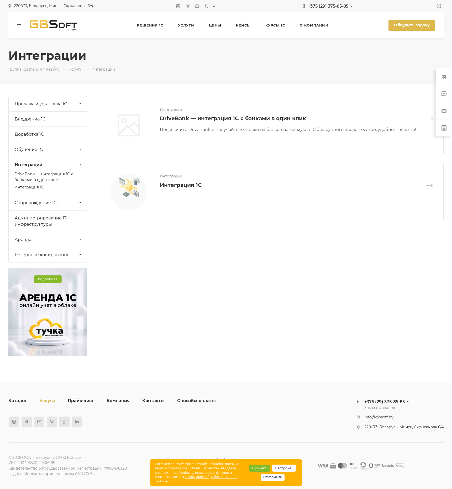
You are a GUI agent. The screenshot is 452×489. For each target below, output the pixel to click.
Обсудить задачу (412, 25)
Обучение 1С (29, 149)
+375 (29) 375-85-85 (328, 6)
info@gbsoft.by (378, 417)
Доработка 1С (29, 134)
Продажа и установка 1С (41, 103)
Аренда (23, 239)
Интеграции (28, 164)
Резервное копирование (42, 254)
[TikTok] (64, 422)
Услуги (47, 400)
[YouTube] (197, 6)
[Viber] (206, 6)
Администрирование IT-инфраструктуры (41, 221)
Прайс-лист (81, 400)
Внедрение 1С (30, 119)
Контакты (153, 400)
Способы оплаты (196, 400)
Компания (118, 400)
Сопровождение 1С (35, 202)
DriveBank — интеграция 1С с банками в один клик (233, 118)
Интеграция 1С (181, 185)
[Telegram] (187, 6)
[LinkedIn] (77, 422)
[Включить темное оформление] (439, 6)
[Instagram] (178, 6)
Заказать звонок (379, 408)
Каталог (17, 400)
